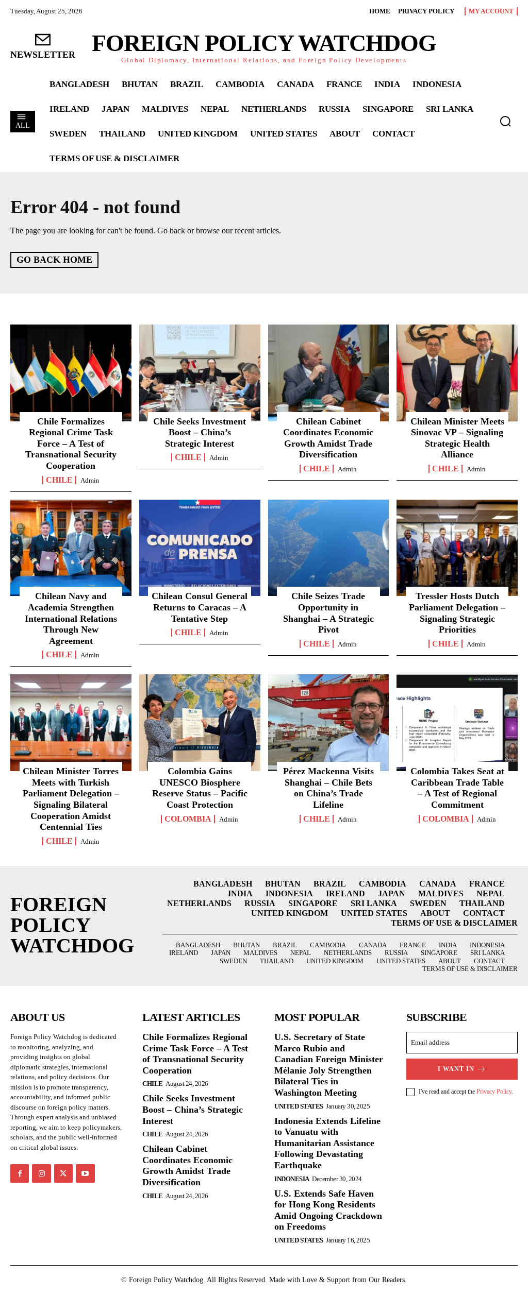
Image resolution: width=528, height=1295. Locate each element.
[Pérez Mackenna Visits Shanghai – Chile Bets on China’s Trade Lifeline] (328, 722)
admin (90, 480)
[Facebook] (19, 1173)
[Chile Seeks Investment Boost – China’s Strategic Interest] (199, 373)
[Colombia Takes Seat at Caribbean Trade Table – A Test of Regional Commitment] (457, 722)
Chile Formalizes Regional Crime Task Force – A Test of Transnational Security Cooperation (71, 443)
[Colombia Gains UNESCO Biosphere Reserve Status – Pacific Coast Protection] (199, 722)
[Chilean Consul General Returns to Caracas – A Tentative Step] (199, 548)
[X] (63, 1173)
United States (298, 1106)
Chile (59, 480)
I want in (456, 1068)
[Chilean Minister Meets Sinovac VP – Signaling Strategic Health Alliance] (457, 373)
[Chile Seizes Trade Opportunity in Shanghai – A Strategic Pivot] (328, 548)
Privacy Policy (494, 1091)
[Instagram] (41, 1173)
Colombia (187, 819)
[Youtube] (85, 1173)
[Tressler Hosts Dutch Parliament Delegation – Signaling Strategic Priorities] (457, 548)
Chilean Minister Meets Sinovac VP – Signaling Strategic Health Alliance (457, 438)
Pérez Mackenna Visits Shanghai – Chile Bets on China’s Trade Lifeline (328, 788)
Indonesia (291, 1179)
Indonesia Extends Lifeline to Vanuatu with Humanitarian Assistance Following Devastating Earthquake (327, 1143)
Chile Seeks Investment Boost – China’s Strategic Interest (199, 432)
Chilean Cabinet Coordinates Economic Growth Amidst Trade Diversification (328, 438)
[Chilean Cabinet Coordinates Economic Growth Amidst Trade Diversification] (328, 373)
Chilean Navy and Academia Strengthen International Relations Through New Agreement (71, 618)
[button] (505, 121)
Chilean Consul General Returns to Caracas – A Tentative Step (200, 607)
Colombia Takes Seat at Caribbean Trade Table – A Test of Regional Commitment (457, 788)
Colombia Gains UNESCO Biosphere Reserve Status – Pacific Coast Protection (200, 788)
